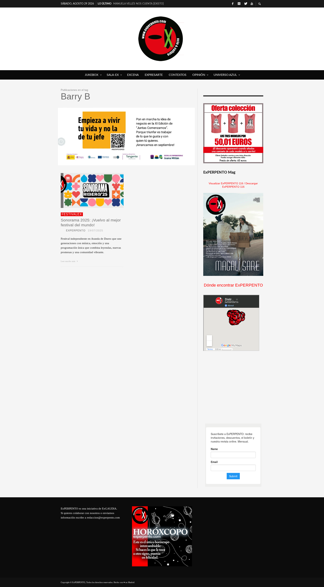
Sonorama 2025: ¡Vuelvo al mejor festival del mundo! (91, 222)
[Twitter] (245, 4)
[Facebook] (233, 4)
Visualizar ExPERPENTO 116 (226, 183)
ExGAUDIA (109, 508)
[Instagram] (239, 4)
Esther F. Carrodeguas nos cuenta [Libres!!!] (142, 3)
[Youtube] (252, 4)
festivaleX (72, 214)
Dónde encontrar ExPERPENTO (233, 285)
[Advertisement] (231, 387)
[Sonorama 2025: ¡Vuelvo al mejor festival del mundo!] (86, 190)
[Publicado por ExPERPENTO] (62, 230)
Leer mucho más (68, 261)
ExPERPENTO (76, 230)
